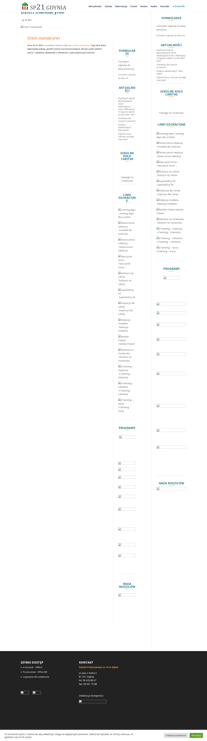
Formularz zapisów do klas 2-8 (171, 35)
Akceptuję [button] (196, 735)
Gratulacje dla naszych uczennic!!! (126, 119)
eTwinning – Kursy (124, 409)
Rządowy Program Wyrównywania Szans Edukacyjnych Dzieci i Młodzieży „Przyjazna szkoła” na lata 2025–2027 (126, 106)
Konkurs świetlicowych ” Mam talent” (125, 127)
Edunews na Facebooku (124, 358)
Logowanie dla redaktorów (36, 676)
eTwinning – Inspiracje (124, 375)
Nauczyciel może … (124, 265)
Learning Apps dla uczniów (126, 215)
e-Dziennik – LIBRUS (32, 667)
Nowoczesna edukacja (125, 248)
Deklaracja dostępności (91, 695)
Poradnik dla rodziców (125, 232)
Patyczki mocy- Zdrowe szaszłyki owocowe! (126, 136)
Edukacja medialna (123, 329)
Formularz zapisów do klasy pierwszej (126, 65)
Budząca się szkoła (124, 282)
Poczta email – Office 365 (35, 671)
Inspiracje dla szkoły (125, 312)
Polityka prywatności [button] (176, 735)
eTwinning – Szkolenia (124, 392)
